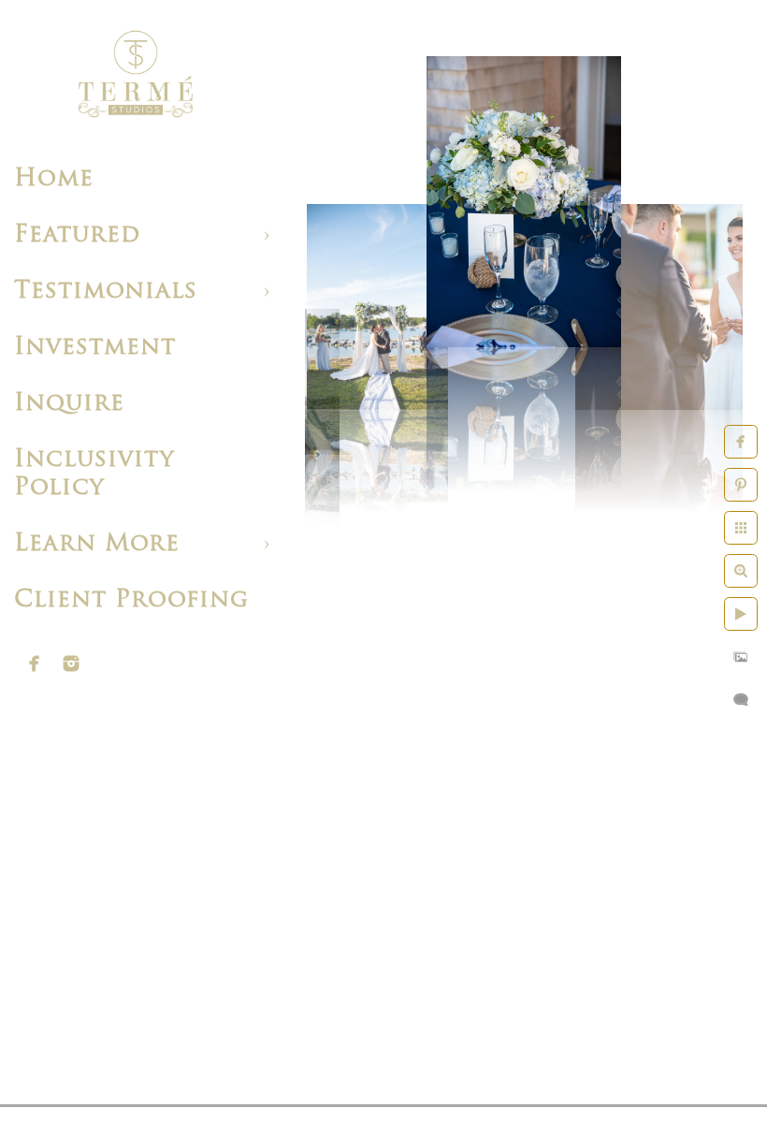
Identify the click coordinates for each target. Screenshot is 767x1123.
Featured (77, 235)
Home (54, 179)
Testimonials (105, 291)
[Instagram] (71, 663)
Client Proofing (131, 600)
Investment (95, 347)
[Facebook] (35, 663)
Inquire (69, 404)
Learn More (97, 544)
